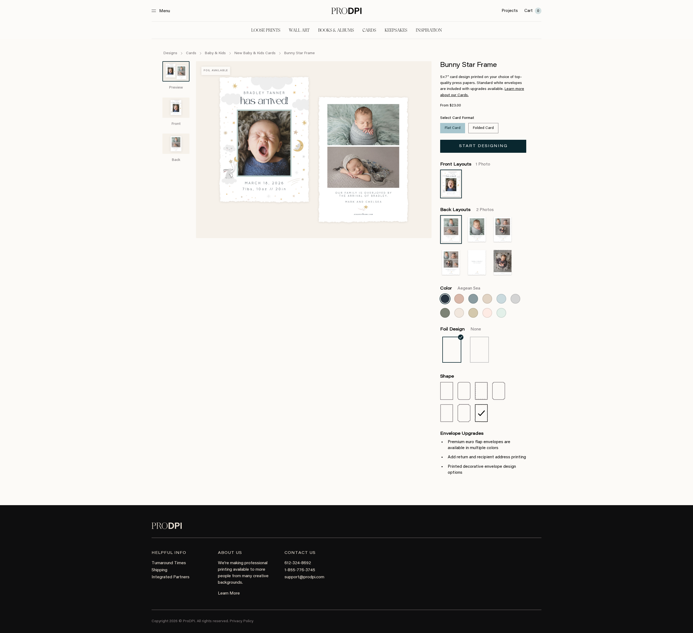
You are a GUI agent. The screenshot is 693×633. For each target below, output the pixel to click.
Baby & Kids (215, 53)
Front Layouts (465, 164)
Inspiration (429, 30)
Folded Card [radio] (483, 128)
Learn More (229, 593)
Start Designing (483, 146)
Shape (447, 376)
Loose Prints (265, 30)
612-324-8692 (298, 563)
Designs (170, 53)
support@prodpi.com (304, 577)
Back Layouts (467, 210)
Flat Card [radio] (452, 128)
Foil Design (460, 329)
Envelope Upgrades (461, 433)
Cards (369, 30)
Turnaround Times (169, 563)
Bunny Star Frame (299, 53)
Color (460, 288)
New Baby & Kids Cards (255, 53)
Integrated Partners (170, 577)
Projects (510, 11)
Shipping (159, 570)
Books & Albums (336, 30)
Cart (531, 11)
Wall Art (299, 30)
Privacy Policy (241, 621)
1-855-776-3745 (300, 570)
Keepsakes (396, 30)
